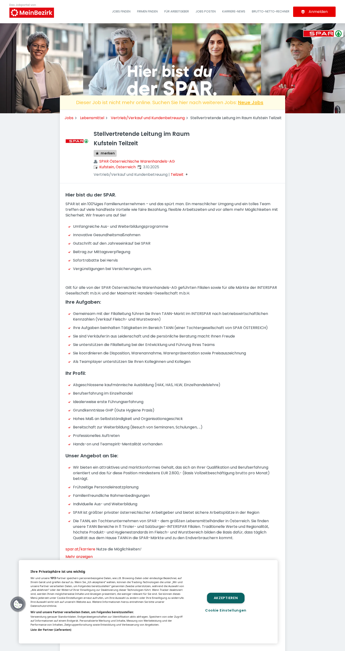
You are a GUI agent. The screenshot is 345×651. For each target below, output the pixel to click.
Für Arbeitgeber (176, 11)
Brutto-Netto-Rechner (270, 11)
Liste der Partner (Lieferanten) (51, 629)
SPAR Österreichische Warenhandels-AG (137, 161)
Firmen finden (147, 11)
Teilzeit (177, 175)
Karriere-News (233, 11)
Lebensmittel (92, 118)
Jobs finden (121, 11)
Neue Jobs (250, 102)
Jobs (69, 118)
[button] (18, 604)
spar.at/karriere (80, 549)
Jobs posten (206, 11)
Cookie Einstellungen (225, 610)
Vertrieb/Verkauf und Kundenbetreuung (148, 118)
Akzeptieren (226, 598)
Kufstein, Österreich (117, 167)
